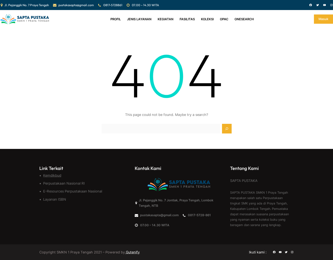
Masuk (323, 19)
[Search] (227, 128)
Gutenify (132, 252)
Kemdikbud (52, 175)
